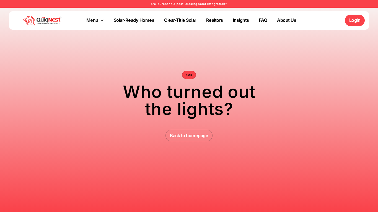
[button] (95, 20)
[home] (34, 20)
